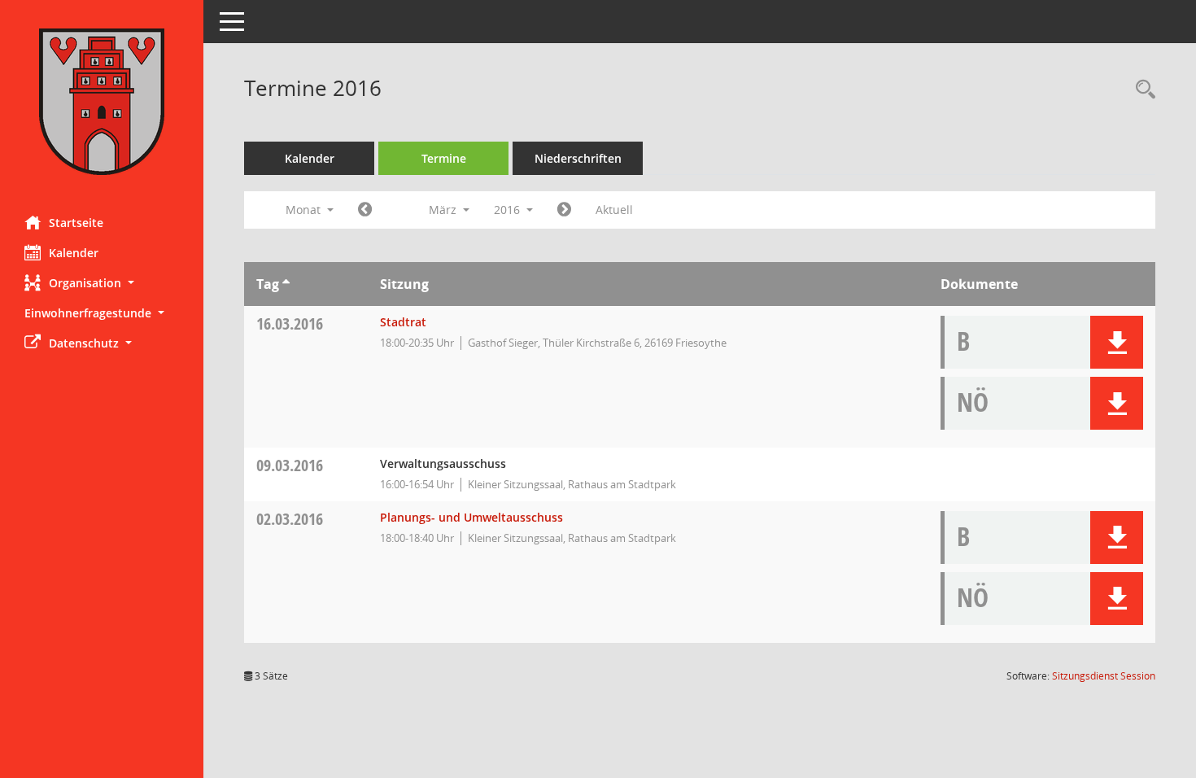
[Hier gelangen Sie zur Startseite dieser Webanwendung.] (101, 101)
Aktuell (614, 209)
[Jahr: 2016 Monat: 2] (365, 210)
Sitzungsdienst (1103, 676)
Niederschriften (578, 158)
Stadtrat (403, 322)
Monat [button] (305, 209)
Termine (443, 158)
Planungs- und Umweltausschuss (471, 517)
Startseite (76, 222)
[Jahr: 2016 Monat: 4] (564, 210)
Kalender (73, 252)
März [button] (444, 209)
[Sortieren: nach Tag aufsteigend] (286, 284)
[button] (101, 283)
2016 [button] (508, 209)
